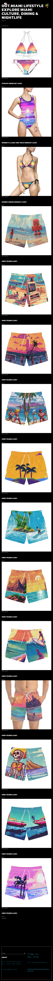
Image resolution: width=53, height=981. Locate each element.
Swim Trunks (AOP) (9, 261)
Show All (4, 20)
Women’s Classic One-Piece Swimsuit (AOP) (19, 142)
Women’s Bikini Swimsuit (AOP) (14, 202)
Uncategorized (5, 26)
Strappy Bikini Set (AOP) (12, 83)
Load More (4, 918)
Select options (5, 78)
